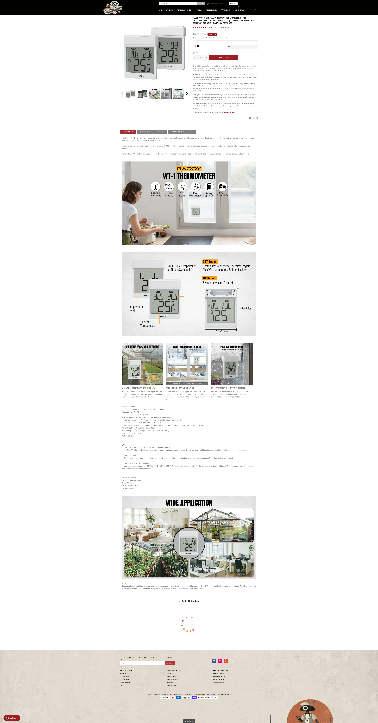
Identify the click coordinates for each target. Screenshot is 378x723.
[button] (213, 14)
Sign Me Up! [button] (206, 36)
